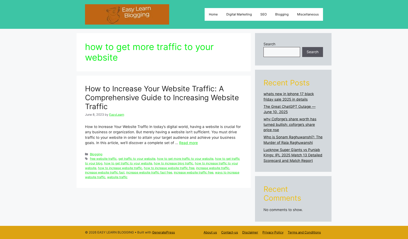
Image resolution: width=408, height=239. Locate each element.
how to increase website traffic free (169, 168)
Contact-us (229, 232)
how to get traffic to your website (128, 163)
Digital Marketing (239, 14)
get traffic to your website (136, 158)
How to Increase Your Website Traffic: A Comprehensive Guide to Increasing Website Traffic (162, 97)
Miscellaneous (308, 14)
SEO (263, 14)
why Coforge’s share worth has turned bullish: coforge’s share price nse (290, 124)
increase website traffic (212, 168)
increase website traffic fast (105, 172)
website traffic (117, 177)
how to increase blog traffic (173, 163)
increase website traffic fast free (149, 172)
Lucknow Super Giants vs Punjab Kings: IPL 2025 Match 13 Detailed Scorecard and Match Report (293, 155)
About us (210, 232)
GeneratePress (163, 232)
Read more (188, 143)
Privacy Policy (272, 232)
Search (269, 44)
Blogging (282, 14)
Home (213, 14)
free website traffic (103, 158)
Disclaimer (250, 232)
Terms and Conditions (304, 232)
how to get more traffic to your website (185, 158)
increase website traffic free (193, 172)
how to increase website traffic (120, 168)
